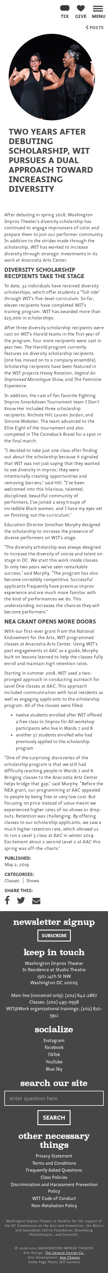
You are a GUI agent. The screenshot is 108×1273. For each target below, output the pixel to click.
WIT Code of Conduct (54, 1198)
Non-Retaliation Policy (54, 1205)
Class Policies (54, 1177)
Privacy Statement (54, 1156)
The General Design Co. (64, 1253)
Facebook (54, 1047)
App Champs (70, 1257)
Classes (12, 880)
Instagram (54, 1040)
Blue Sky (54, 1069)
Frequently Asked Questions (54, 1170)
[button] (98, 11)
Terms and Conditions (54, 1163)
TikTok (54, 1054)
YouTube (54, 1061)
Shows (32, 880)
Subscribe (54, 935)
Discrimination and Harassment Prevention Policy (54, 1187)
